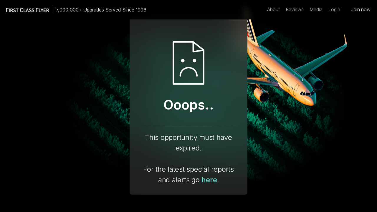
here (209, 179)
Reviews (295, 9)
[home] (25, 10)
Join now (361, 9)
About (273, 9)
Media (316, 9)
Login (334, 9)
